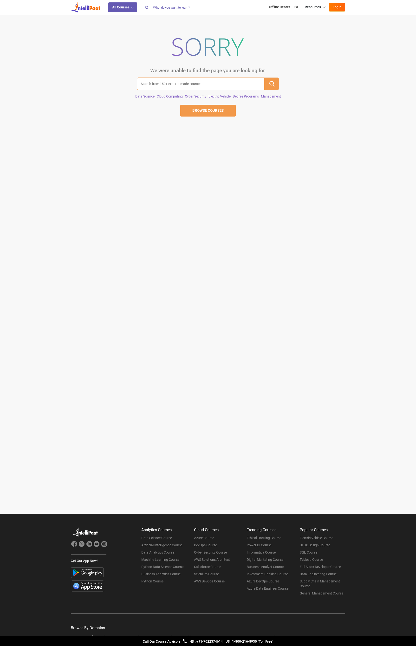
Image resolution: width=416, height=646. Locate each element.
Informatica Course (261, 552)
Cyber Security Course (210, 552)
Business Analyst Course (265, 567)
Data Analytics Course (157, 552)
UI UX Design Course (315, 545)
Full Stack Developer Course (320, 567)
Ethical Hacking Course (264, 538)
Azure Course (204, 538)
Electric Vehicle (219, 96)
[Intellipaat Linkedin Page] (89, 545)
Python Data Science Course (162, 567)
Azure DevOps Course (263, 581)
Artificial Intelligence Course (161, 545)
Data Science (145, 96)
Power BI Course (259, 545)
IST (296, 7)
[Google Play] (87, 572)
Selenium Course (206, 574)
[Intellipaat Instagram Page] (104, 545)
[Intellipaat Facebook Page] (74, 545)
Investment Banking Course (267, 574)
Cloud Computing (170, 96)
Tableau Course (311, 559)
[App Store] (87, 586)
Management (271, 96)
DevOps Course (205, 545)
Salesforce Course (207, 567)
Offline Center (279, 7)
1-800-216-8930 (245, 641)
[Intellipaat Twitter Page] (81, 545)
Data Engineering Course (318, 574)
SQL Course (308, 552)
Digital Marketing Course (265, 559)
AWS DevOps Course (209, 581)
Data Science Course (156, 538)
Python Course (152, 581)
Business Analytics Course (161, 574)
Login (337, 7)
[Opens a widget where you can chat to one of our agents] (397, 638)
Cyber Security (195, 96)
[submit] (271, 84)
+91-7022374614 (209, 641)
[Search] (146, 7)
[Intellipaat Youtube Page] (96, 545)
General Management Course (321, 593)
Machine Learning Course (160, 559)
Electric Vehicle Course (316, 538)
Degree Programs (246, 96)
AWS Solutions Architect (212, 559)
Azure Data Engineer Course (267, 588)
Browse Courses (208, 110)
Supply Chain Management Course (320, 583)
